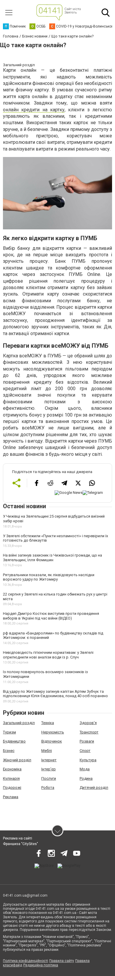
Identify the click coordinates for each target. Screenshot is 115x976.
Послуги (48, 778)
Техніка (47, 723)
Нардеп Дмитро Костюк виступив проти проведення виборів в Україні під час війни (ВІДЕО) (51, 615)
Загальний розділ (19, 723)
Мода (85, 769)
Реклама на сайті (17, 838)
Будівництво (14, 741)
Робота (47, 787)
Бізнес (8, 750)
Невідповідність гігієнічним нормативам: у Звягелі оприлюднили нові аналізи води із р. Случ (48, 654)
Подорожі (12, 787)
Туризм (9, 732)
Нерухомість (52, 732)
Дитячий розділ (94, 787)
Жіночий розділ (17, 760)
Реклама (10, 797)
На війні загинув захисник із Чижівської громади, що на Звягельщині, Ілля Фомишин (52, 557)
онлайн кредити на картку (34, 109)
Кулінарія (11, 778)
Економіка (12, 769)
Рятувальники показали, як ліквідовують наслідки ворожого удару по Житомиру (48, 577)
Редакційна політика (40, 965)
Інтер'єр (48, 769)
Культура (88, 760)
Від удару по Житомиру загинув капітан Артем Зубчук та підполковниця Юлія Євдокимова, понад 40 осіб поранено (55, 693)
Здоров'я (88, 723)
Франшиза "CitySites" (20, 844)
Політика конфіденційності (25, 961)
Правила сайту (61, 961)
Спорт (85, 750)
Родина (86, 778)
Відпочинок (51, 741)
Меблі (46, 750)
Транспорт (89, 732)
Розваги (87, 741)
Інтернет (49, 760)
